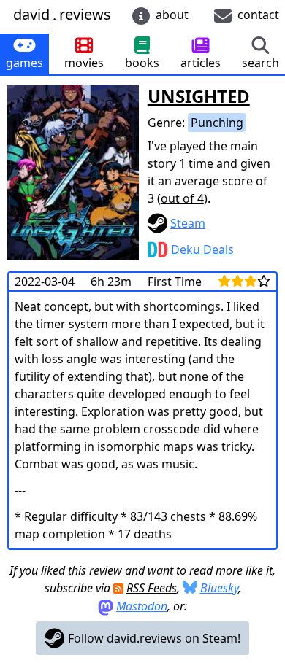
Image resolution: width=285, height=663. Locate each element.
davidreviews (62, 15)
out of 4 (182, 198)
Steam (187, 223)
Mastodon (141, 606)
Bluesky (219, 588)
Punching (217, 123)
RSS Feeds (151, 588)
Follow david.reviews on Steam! (152, 638)
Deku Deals (202, 249)
